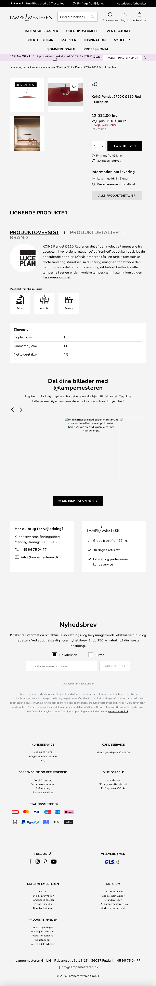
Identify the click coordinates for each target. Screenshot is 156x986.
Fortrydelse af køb (42, 792)
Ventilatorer (119, 31)
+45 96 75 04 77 (34, 549)
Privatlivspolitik (43, 903)
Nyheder (122, 40)
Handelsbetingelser (42, 899)
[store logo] (31, 17)
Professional (96, 49)
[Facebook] (30, 862)
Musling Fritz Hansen (43, 931)
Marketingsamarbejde (113, 907)
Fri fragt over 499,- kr (113, 788)
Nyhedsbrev (113, 780)
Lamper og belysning (22, 67)
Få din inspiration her (75, 501)
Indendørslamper (45, 67)
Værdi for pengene (42, 935)
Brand (19, 237)
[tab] (37, 232)
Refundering (43, 788)
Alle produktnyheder (43, 943)
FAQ (42, 760)
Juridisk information (43, 895)
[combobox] (77, 16)
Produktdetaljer (94, 232)
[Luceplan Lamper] (113, 84)
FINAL (123, 57)
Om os (43, 891)
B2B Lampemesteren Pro (113, 903)
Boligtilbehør (42, 939)
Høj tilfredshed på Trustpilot (45, 3)
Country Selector (43, 907)
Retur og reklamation (43, 784)
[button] (27, 133)
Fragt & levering (43, 780)
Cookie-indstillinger (113, 895)
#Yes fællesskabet (113, 891)
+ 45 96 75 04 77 (43, 752)
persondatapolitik (118, 711)
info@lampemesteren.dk (39, 557)
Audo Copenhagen (42, 927)
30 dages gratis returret (113, 784)
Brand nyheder (113, 899)
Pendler (61, 67)
